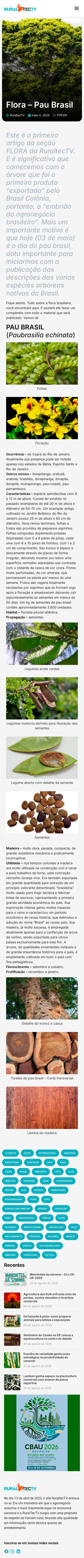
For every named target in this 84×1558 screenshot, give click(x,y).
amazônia (69, 1153)
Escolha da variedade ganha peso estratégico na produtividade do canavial (46, 1357)
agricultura (56, 1227)
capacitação (58, 1190)
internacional (47, 1153)
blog (71, 1171)
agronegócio (26, 1218)
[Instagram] (12, 1551)
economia (29, 1181)
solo (74, 1227)
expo (47, 1199)
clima (62, 1218)
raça (63, 1162)
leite (58, 1171)
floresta (10, 1153)
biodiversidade (13, 1199)
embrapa (10, 1245)
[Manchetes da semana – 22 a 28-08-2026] (15, 1279)
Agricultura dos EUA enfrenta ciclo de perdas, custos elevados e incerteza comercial (49, 1297)
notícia (49, 1255)
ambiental (41, 1171)
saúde (8, 1171)
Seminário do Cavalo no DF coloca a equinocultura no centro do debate (48, 1336)
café (49, 1162)
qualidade (33, 1162)
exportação (12, 1162)
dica (23, 1190)
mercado (10, 1255)
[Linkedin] (18, 1551)
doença (38, 1190)
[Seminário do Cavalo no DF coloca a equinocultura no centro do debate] (12, 1339)
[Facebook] (6, 1551)
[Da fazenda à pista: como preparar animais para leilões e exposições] (12, 1321)
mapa (8, 1218)
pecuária (53, 1236)
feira (33, 1199)
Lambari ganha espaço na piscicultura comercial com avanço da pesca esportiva (49, 1379)
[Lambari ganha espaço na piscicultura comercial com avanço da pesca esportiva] (12, 1382)
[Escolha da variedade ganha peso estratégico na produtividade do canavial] (12, 1360)
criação (42, 1208)
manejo (70, 1236)
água (46, 1181)
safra (27, 1153)
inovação (10, 1227)
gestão (9, 1190)
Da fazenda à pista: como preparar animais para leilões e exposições (47, 1318)
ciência (46, 1218)
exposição (61, 1208)
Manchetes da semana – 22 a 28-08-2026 (52, 1276)
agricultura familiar (17, 1208)
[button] (76, 8)
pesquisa (35, 1236)
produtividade (32, 1227)
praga (23, 1171)
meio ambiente (13, 1236)
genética (10, 1181)
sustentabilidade (49, 1245)
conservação (64, 1181)
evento (27, 1245)
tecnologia (30, 1255)
